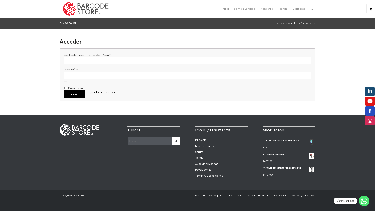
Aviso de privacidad (206, 163)
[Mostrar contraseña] (65, 81)
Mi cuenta (201, 140)
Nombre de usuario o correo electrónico (87, 55)
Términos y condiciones (209, 175)
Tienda (199, 157)
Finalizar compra (205, 146)
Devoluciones (203, 169)
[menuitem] (225, 9)
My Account (68, 23)
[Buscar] (311, 9)
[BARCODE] (86, 9)
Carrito (199, 152)
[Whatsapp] (364, 201)
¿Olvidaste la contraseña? (104, 92)
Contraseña (71, 69)
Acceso (75, 94)
